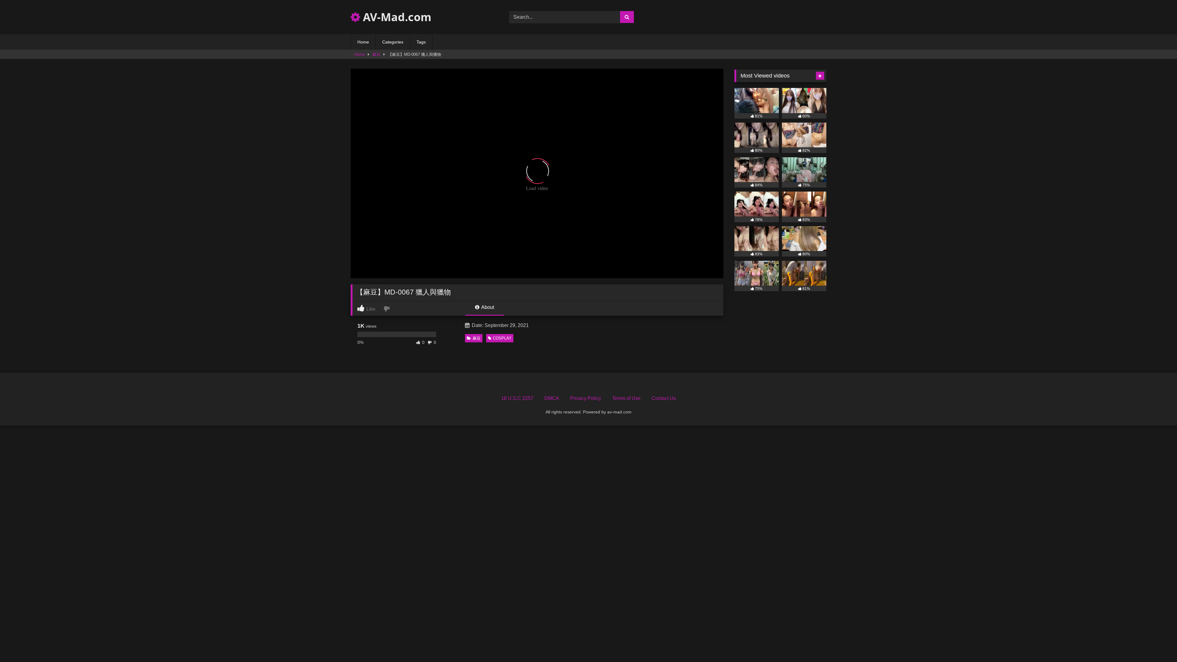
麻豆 (376, 54)
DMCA (551, 398)
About (487, 307)
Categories (392, 42)
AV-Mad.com (395, 17)
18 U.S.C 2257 (517, 398)
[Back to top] (1158, 644)
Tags (421, 42)
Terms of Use (626, 398)
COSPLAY (502, 338)
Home (363, 42)
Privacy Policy (585, 398)
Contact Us (664, 398)
